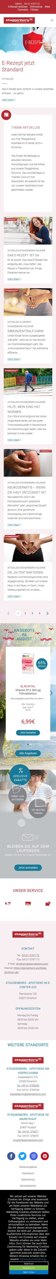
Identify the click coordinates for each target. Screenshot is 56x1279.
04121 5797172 (32, 4)
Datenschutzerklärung (32, 1259)
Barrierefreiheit (28, 1185)
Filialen (34, 9)
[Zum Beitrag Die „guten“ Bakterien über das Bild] (28, 548)
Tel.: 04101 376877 (28, 1131)
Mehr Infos (28, 1272)
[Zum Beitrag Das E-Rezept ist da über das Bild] (28, 231)
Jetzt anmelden (28, 867)
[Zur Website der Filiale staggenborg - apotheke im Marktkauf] (28, 1106)
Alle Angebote (28, 753)
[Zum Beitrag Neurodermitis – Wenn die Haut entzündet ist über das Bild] (28, 463)
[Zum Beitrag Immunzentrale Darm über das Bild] (28, 302)
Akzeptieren (29, 1268)
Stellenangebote (28, 1167)
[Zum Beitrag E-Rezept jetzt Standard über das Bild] (28, 43)
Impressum (28, 1173)
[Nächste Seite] (47, 613)
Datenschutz (28, 1179)
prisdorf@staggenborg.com (28, 1140)
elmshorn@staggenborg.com (32, 963)
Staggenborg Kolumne (32, 250)
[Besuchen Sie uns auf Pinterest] (45, 1156)
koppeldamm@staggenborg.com (28, 1094)
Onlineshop (36, 6)
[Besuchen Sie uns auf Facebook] (11, 1156)
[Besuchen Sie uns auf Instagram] (34, 1156)
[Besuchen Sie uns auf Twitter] (22, 1156)
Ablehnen (29, 1263)
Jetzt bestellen (28, 732)
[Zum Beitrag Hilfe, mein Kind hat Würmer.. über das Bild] (28, 382)
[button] (52, 691)
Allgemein (25, 322)
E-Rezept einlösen (18, 6)
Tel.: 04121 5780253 (28, 1085)
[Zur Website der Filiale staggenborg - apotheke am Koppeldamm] (28, 1060)
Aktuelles (7, 78)
